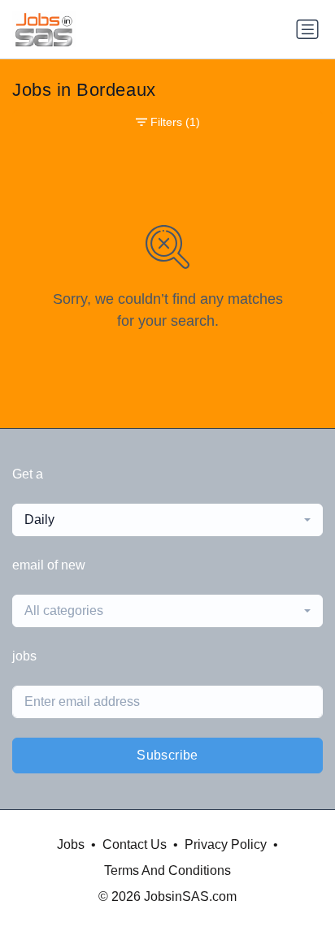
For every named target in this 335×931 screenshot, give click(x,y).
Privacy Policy (226, 844)
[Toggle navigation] (307, 29)
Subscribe (167, 755)
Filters (175, 121)
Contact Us (134, 844)
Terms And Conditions (167, 870)
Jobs (71, 844)
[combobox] (167, 520)
